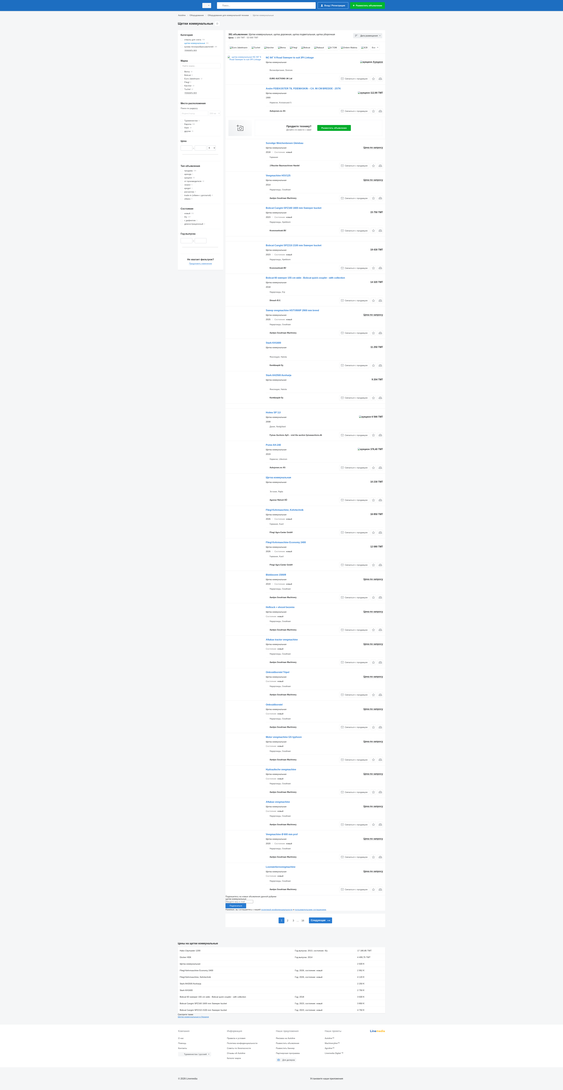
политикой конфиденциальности (276, 909)
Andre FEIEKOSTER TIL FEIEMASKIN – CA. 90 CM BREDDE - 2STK (303, 88)
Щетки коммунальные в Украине (193, 1017)
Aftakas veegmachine (278, 802)
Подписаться (236, 906)
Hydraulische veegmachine (281, 769)
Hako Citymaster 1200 (190, 950)
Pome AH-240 (273, 445)
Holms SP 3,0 (273, 412)
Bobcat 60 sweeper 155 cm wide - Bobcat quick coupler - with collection (305, 278)
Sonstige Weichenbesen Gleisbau (284, 143)
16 (302, 920)
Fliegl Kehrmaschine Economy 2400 (286, 542)
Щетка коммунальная (278, 477)
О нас (181, 1038)
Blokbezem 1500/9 (276, 575)
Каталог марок (234, 1058)
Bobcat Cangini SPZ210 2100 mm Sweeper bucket (293, 245)
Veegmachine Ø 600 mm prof (282, 834)
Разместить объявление (334, 128)
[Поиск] (220, 5)
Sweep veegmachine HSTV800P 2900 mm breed (292, 310)
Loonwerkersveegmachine (280, 867)
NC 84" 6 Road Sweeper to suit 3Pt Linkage (290, 57)
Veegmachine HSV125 (278, 175)
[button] (373, 78)
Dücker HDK (185, 957)
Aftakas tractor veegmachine (282, 639)
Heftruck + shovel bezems (280, 607)
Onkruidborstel (274, 704)
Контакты (182, 1048)
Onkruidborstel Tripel (277, 672)
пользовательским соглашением (310, 909)
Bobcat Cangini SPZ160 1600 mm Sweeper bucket (293, 208)
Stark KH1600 (273, 343)
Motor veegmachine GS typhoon (284, 737)
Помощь (182, 1043)
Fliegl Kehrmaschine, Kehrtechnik (284, 510)
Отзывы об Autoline (236, 1053)
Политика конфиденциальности (242, 1043)
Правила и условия (236, 1038)
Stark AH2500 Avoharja (278, 375)
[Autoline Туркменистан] (188, 5)
